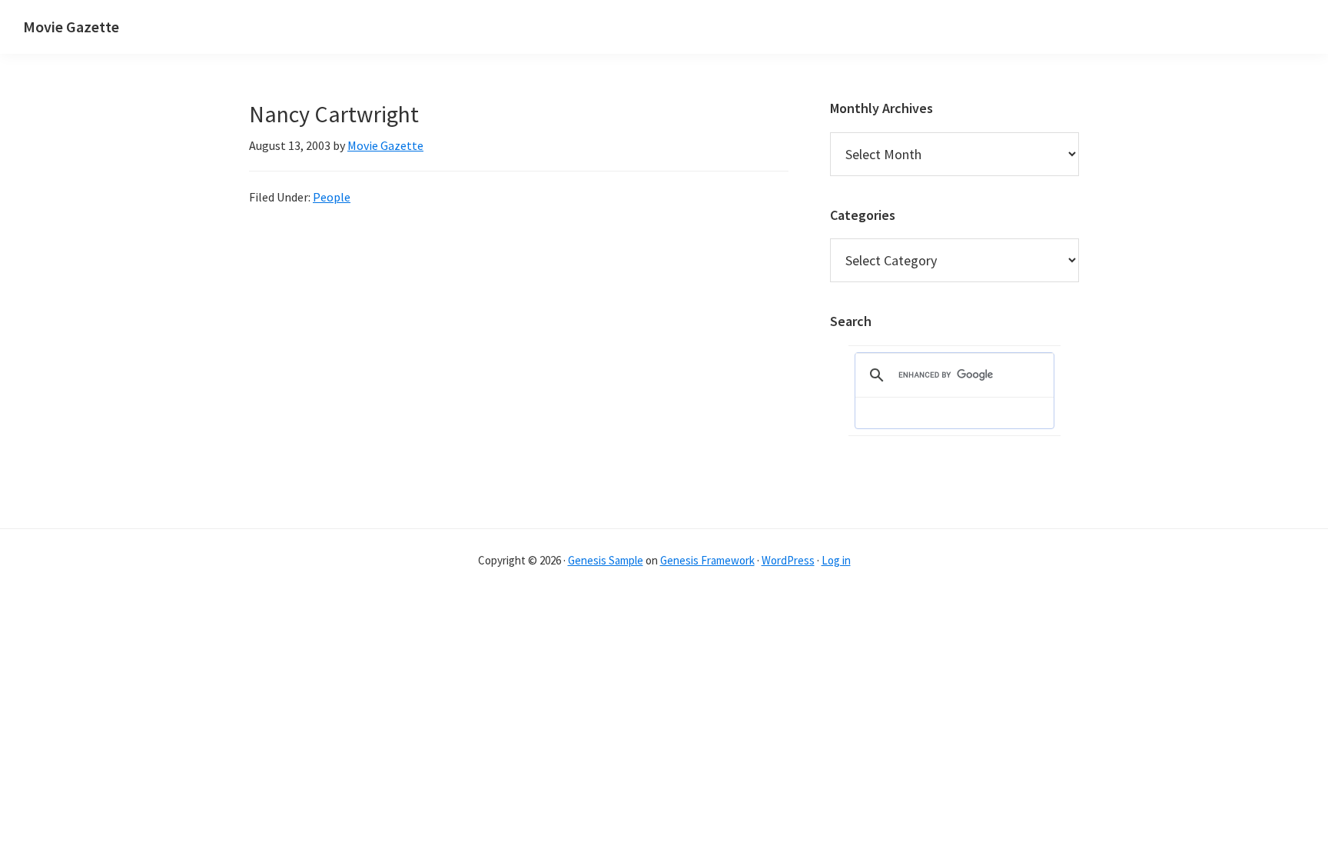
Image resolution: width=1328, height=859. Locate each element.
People (331, 197)
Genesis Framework (707, 560)
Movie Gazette (71, 26)
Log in (836, 560)
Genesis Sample (605, 560)
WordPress (788, 560)
